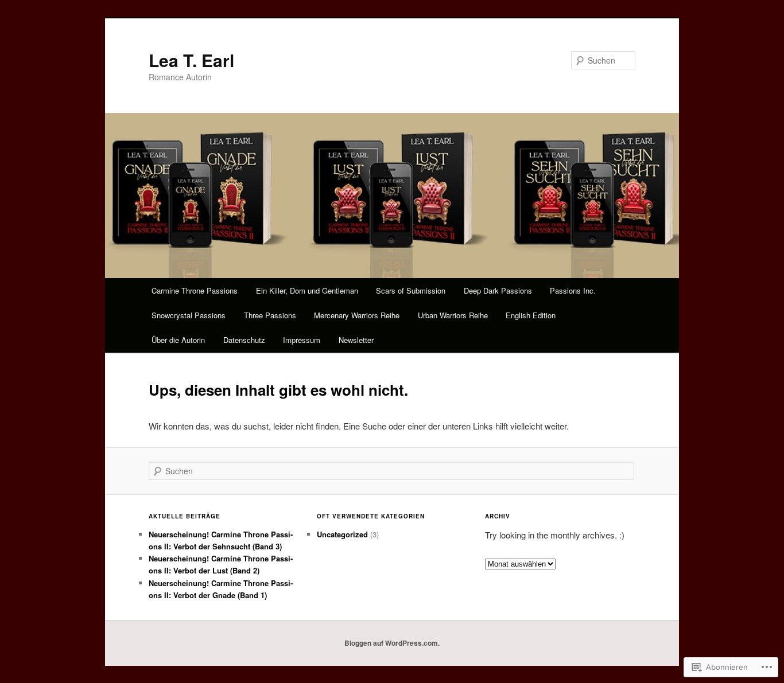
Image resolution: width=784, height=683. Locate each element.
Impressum (301, 339)
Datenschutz (244, 339)
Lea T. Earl (191, 60)
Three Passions (270, 315)
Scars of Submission (410, 290)
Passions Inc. (573, 290)
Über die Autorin (178, 339)
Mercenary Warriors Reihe (356, 315)
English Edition (531, 315)
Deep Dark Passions (498, 290)
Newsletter (356, 339)
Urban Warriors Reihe (453, 315)
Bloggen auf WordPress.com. (392, 643)
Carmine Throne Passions (195, 290)
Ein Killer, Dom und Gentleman (307, 290)
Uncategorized (342, 534)
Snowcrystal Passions (189, 315)
